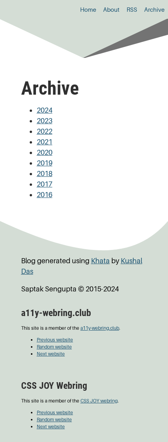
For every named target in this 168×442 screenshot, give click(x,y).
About (111, 9)
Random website (54, 347)
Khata (100, 261)
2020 (44, 152)
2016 (44, 194)
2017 (44, 184)
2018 (44, 173)
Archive (154, 9)
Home (88, 9)
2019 (44, 163)
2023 (44, 121)
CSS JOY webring (99, 401)
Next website (51, 354)
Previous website (55, 340)
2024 (44, 110)
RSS (132, 9)
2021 (44, 142)
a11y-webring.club (99, 328)
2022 (44, 131)
